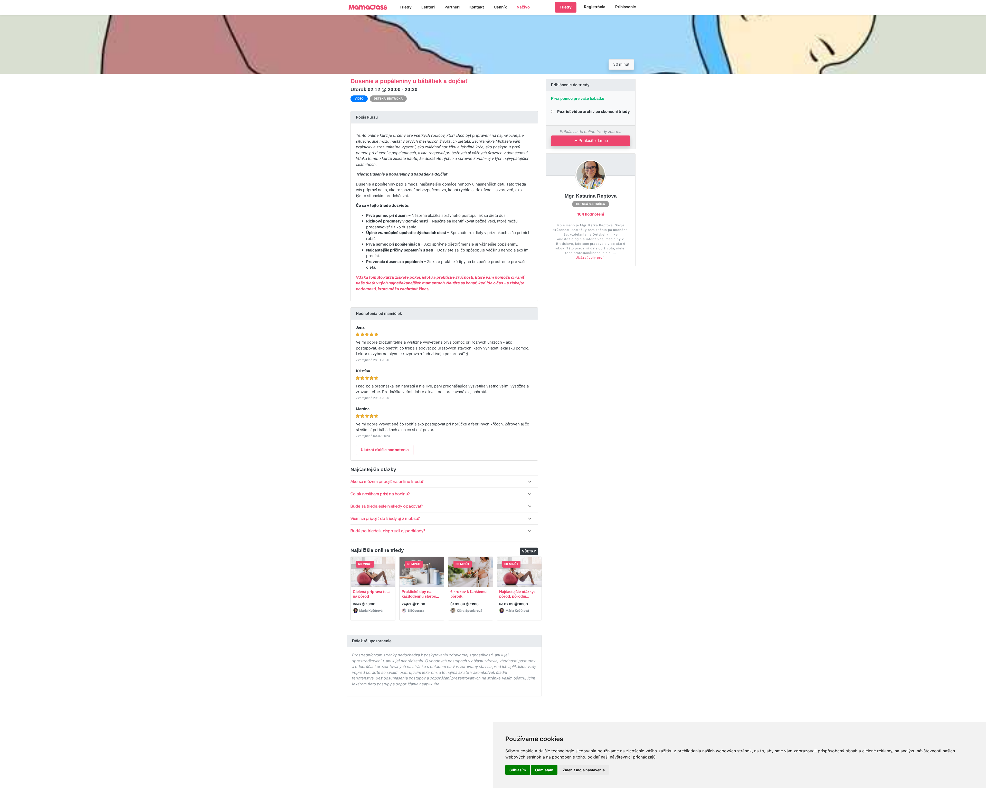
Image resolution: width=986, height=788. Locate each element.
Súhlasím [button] (517, 770)
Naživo (523, 7)
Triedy (406, 7)
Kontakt (476, 7)
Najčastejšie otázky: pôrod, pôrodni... (517, 593)
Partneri (452, 7)
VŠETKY (529, 551)
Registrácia (594, 6)
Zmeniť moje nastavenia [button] (584, 770)
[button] (444, 481)
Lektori (428, 7)
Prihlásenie (625, 6)
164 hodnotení (590, 214)
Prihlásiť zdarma (593, 140)
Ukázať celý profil (591, 257)
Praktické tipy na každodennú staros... (420, 593)
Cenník (500, 7)
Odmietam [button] (544, 770)
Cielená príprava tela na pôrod (371, 593)
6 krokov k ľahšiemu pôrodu (468, 593)
